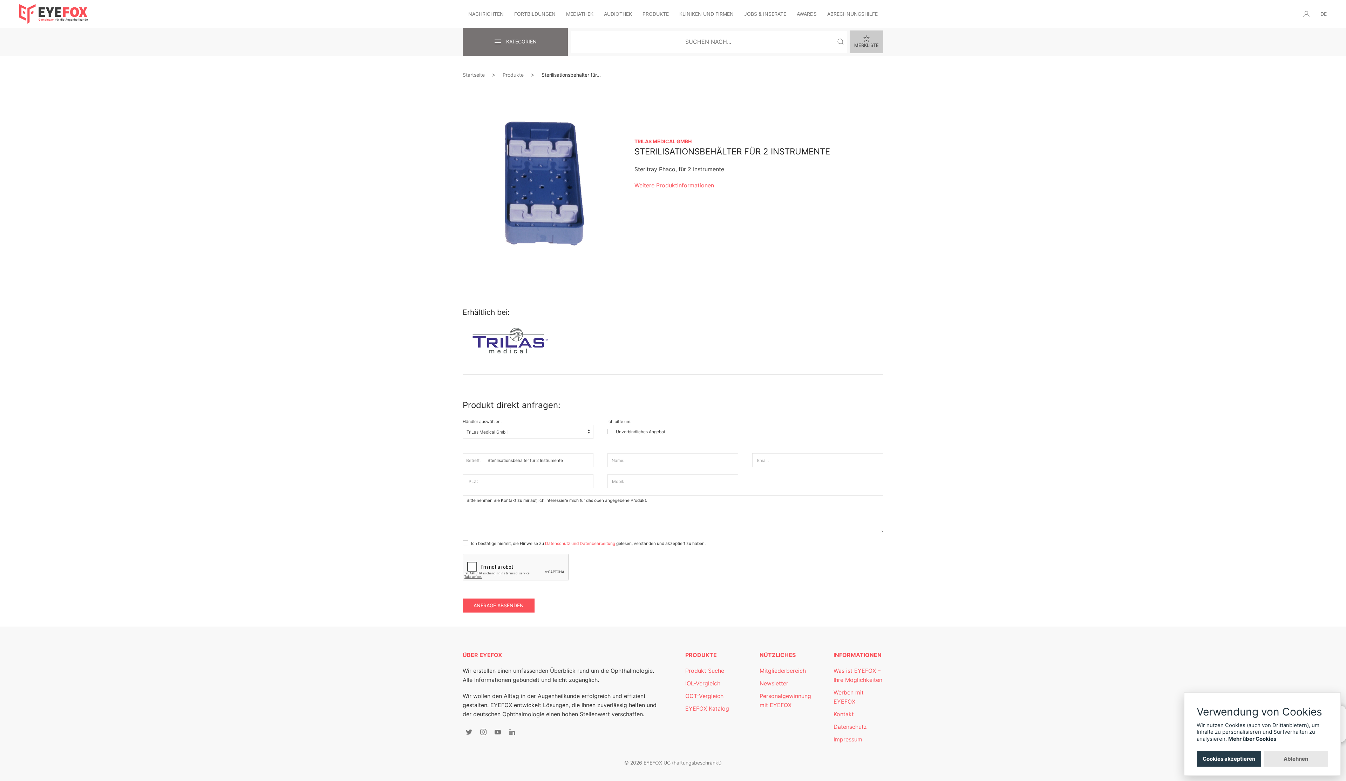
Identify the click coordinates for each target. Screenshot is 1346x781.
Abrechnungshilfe (852, 14)
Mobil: (618, 481)
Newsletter (774, 683)
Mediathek (579, 14)
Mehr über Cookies (1252, 738)
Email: (763, 460)
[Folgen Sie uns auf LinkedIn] (512, 732)
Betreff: (473, 460)
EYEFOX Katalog (707, 708)
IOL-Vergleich (702, 683)
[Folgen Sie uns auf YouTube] (497, 732)
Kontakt (844, 714)
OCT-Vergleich (704, 695)
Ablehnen (1296, 758)
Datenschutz (850, 726)
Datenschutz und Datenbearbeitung (580, 543)
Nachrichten (486, 14)
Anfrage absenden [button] (499, 605)
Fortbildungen (535, 14)
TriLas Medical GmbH (663, 141)
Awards (807, 14)
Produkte (656, 14)
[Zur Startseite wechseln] (53, 14)
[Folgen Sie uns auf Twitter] (469, 732)
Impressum (848, 739)
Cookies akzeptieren (1229, 758)
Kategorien (521, 41)
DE (1323, 14)
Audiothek (618, 14)
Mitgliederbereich (783, 670)
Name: (618, 460)
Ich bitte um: (619, 421)
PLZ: (473, 481)
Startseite (474, 75)
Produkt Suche (704, 670)
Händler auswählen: (482, 421)
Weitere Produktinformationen (674, 185)
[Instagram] (483, 732)
